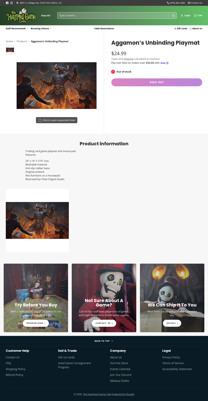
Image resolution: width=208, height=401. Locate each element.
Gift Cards (182, 28)
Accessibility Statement (177, 369)
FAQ (8, 363)
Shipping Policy (15, 369)
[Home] (21, 15)
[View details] (36, 298)
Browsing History (40, 28)
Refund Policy (14, 375)
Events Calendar (120, 369)
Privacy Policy (171, 357)
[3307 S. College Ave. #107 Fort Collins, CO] (39, 3)
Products (22, 41)
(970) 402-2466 (177, 2)
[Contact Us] (195, 3)
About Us (197, 28)
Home (9, 41)
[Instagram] (11, 3)
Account (185, 15)
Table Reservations (104, 28)
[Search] (173, 15)
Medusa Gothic (119, 381)
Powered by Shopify (123, 394)
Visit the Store (119, 363)
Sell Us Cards (66, 357)
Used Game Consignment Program (74, 365)
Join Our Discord (120, 375)
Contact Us (13, 357)
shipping (128, 59)
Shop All (45, 15)
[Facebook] (7, 3)
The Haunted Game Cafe (97, 394)
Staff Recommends (16, 28)
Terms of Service (173, 363)
